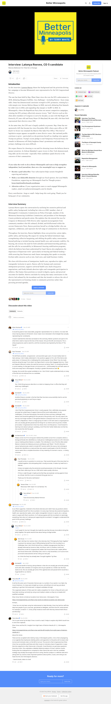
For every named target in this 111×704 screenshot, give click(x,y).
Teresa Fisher (24, 484)
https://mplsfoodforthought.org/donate (26, 183)
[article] (88, 120)
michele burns (19, 435)
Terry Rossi (15, 579)
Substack (47, 700)
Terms (59, 691)
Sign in (105, 3)
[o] (77, 120)
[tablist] (16, 311)
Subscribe (96, 3)
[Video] (4, 31)
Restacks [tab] (19, 311)
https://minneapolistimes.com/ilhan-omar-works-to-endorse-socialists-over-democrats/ (38, 600)
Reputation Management (89, 158)
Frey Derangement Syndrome (91, 126)
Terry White (16, 71)
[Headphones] (4, 35)
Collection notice (66, 691)
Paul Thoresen (16, 351)
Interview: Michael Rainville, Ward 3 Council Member (90, 175)
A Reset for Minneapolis (89, 166)
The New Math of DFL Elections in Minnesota (91, 135)
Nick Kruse (15, 504)
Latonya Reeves (27, 87)
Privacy (54, 691)
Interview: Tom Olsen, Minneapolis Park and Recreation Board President (92, 119)
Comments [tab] (13, 311)
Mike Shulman (16, 327)
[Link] (6, 84)
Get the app (64, 696)
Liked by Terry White (19, 329)
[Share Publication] (89, 3)
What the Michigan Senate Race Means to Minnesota (92, 151)
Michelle (17, 393)
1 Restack (28, 299)
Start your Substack (51, 696)
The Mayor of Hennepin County (91, 142)
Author (17, 381)
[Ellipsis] (68, 327)
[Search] (86, 3)
